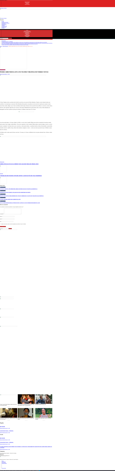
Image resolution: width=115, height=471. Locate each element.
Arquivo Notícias (27, 4)
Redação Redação (2, 74)
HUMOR (27, 36)
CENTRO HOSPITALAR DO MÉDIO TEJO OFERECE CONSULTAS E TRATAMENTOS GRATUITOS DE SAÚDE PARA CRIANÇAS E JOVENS (24, 42)
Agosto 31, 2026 (7, 428)
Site (0, 221)
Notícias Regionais (5, 46)
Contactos (27, 3)
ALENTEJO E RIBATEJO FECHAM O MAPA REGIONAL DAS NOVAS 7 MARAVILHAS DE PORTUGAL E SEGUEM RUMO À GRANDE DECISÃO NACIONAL (27, 43)
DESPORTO (27, 32)
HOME (3, 21)
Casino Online (4, 468)
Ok (39, 470)
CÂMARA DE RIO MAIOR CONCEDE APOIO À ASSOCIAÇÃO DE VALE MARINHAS (21, 175)
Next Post (1, 173)
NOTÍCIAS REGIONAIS (27, 31)
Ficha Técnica (27, 2)
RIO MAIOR (4, 40)
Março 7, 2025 (7, 74)
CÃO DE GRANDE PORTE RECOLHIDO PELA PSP (10, 199)
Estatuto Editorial (4, 463)
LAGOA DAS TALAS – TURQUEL (7, 41)
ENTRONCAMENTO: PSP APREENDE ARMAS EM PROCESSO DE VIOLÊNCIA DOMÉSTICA (18, 188)
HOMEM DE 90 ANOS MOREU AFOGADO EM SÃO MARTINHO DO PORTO (15, 192)
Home (1, 46)
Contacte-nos (4, 461)
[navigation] (57, 24)
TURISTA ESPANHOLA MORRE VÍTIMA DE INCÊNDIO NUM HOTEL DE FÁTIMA (15, 44)
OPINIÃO (3, 25)
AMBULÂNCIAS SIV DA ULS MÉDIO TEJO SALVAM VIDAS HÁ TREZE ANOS (19, 164)
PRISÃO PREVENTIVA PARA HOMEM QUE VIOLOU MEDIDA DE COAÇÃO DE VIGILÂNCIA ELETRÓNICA (22, 195)
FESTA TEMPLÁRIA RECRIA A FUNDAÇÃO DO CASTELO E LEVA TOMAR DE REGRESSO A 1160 (20, 202)
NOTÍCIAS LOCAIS (5, 22)
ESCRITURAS (4, 27)
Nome (1, 216)
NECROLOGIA (4, 24)
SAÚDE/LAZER (4, 26)
